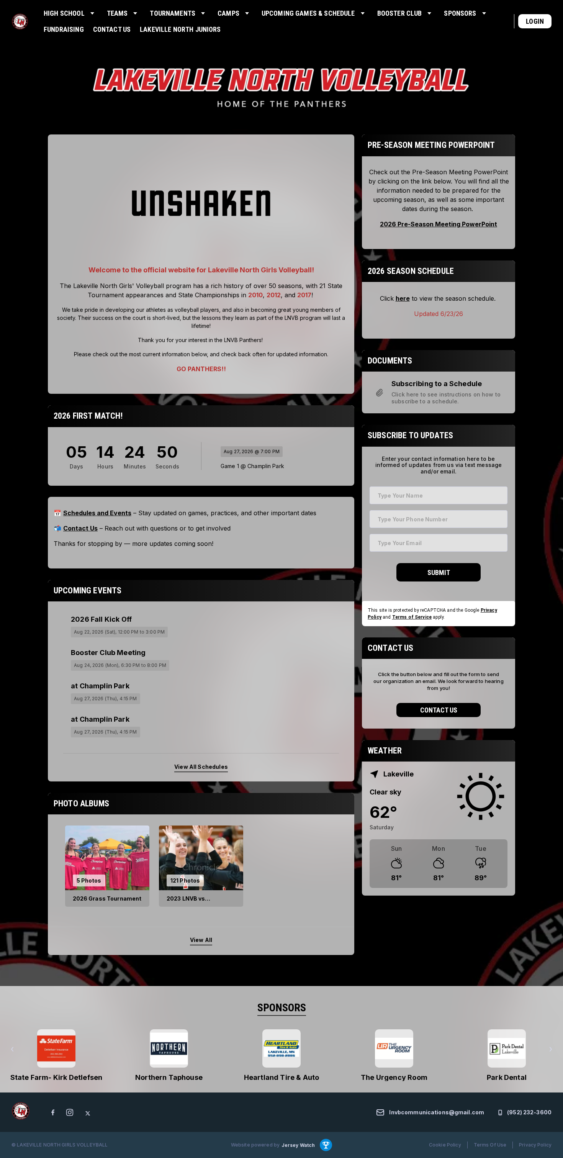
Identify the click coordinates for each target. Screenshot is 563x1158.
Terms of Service (412, 616)
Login (535, 21)
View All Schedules (201, 766)
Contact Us (438, 710)
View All (201, 940)
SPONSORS (281, 1007)
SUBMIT (438, 572)
